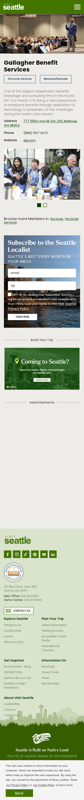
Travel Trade (50, 672)
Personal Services (20, 79)
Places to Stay (13, 642)
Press (45, 678)
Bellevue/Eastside (56, 79)
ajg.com (29, 140)
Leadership (12, 704)
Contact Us (21, 611)
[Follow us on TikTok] (25, 554)
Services (56, 219)
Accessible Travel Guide (54, 638)
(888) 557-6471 (35, 133)
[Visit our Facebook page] (7, 554)
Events (8, 636)
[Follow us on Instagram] (16, 554)
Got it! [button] (19, 793)
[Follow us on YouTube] (44, 554)
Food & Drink (12, 631)
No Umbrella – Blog (17, 667)
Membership (50, 684)
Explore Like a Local (17, 678)
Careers (9, 710)
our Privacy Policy (17, 785)
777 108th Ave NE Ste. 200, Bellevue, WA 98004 (40, 123)
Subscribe (22, 317)
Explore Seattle (16, 619)
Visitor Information (54, 625)
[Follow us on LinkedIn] (53, 554)
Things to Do (12, 625)
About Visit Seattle (19, 698)
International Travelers (50, 648)
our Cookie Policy (44, 785)
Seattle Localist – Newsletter (16, 686)
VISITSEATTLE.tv (13, 672)
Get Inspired (13, 660)
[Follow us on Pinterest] (34, 554)
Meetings (48, 667)
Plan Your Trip (53, 619)
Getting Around (52, 631)
